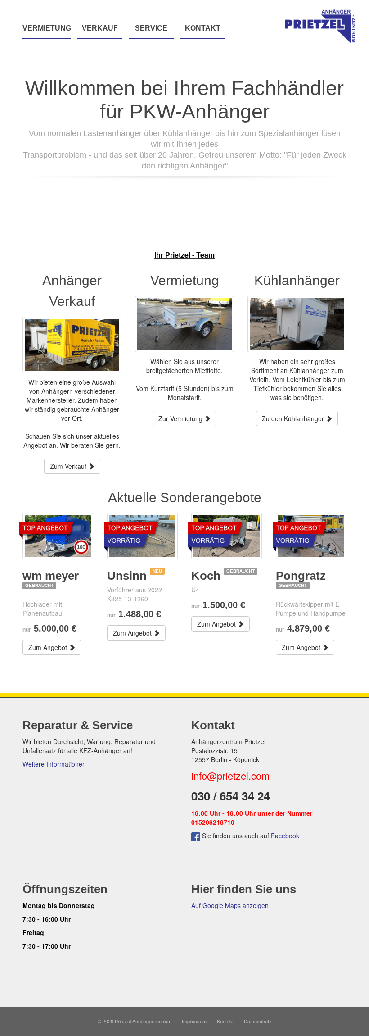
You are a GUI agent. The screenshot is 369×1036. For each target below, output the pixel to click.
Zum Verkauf (69, 466)
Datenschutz (258, 1021)
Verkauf (100, 28)
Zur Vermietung (181, 418)
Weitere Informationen (54, 763)
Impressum (194, 1021)
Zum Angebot (48, 647)
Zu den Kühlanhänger (294, 418)
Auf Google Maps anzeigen (230, 905)
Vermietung (46, 28)
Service (151, 28)
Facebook (285, 835)
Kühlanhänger (297, 280)
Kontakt (202, 28)
